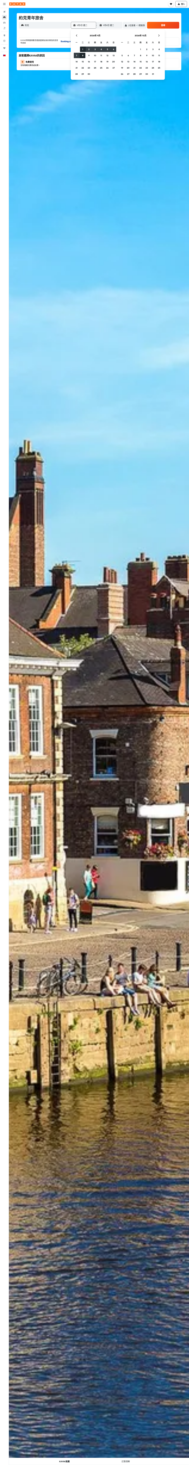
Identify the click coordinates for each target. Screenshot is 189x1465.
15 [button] (83, 61)
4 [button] (101, 49)
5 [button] (107, 49)
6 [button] (113, 49)
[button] (4, 4)
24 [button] (95, 68)
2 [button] (88, 49)
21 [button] (77, 68)
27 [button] (113, 68)
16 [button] (89, 61)
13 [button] (114, 55)
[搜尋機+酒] (4, 28)
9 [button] (88, 55)
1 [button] (82, 49)
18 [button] (101, 61)
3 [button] (95, 49)
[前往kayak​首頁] (17, 4)
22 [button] (83, 68)
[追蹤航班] (4, 40)
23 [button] (89, 68)
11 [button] (101, 55)
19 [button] (107, 61)
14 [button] (77, 61)
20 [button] (113, 61)
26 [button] (107, 68)
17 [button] (95, 61)
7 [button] (76, 55)
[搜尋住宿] (4, 17)
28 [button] (76, 74)
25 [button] (101, 68)
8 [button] (82, 55)
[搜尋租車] (4, 22)
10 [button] (95, 55)
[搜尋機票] (4, 11)
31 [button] (153, 74)
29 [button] (83, 74)
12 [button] (107, 55)
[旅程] (4, 48)
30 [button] (89, 74)
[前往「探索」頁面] (4, 35)
